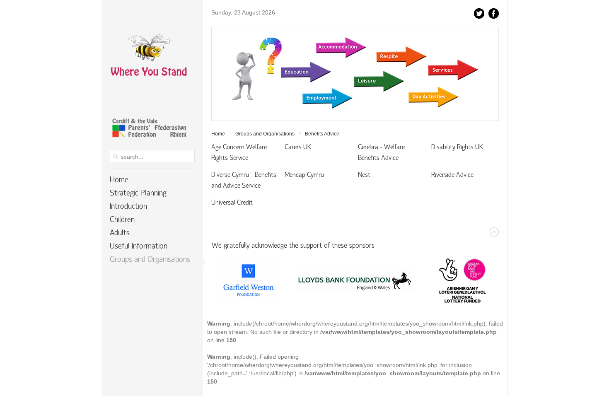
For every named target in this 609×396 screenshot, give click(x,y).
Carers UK (298, 147)
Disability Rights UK (457, 147)
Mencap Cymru (304, 175)
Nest (364, 175)
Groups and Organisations (265, 134)
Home (218, 134)
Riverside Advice (452, 175)
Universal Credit (232, 202)
